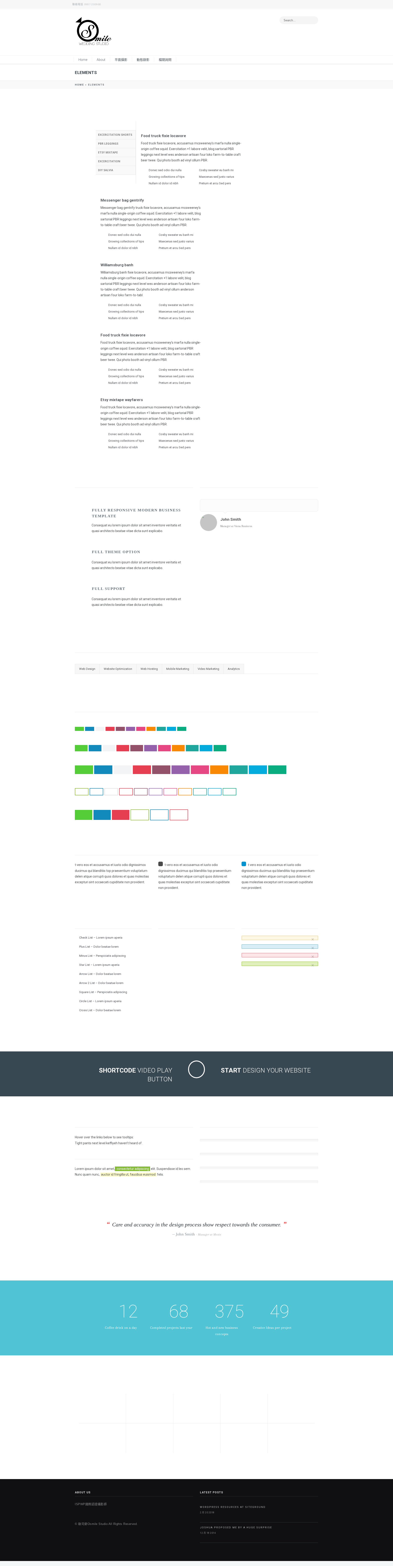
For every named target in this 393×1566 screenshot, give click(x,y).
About (101, 60)
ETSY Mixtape (108, 152)
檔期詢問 (165, 60)
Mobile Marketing (177, 669)
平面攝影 (121, 60)
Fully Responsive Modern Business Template (136, 513)
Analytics (234, 669)
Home (82, 60)
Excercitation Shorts (115, 135)
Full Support (108, 589)
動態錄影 (143, 60)
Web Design (87, 669)
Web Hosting (149, 669)
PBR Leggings (108, 144)
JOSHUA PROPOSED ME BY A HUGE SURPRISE (236, 1527)
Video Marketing (208, 669)
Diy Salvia (105, 170)
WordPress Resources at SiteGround (233, 1507)
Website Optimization (118, 669)
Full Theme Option (116, 552)
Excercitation (109, 161)
